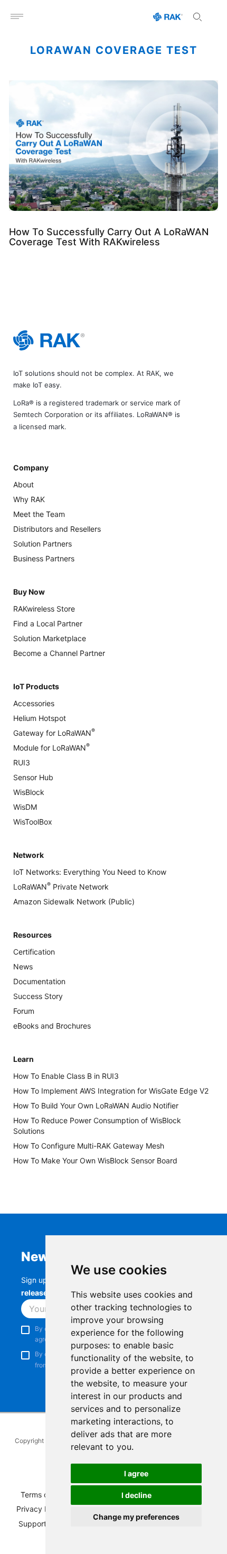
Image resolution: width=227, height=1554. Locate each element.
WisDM (25, 806)
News (23, 966)
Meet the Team (39, 514)
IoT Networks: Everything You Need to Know (89, 871)
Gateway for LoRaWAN (54, 732)
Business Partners (43, 558)
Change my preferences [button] (136, 1516)
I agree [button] (136, 1473)
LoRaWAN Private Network (61, 886)
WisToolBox (32, 821)
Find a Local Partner (47, 623)
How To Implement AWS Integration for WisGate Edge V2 (111, 1090)
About (23, 484)
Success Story (38, 996)
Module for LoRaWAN (51, 747)
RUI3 (21, 762)
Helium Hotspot (39, 718)
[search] (197, 17)
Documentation (39, 981)
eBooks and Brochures (52, 1025)
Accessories (33, 703)
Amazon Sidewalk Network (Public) (74, 901)
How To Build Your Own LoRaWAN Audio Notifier (95, 1105)
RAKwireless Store (44, 608)
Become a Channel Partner (59, 653)
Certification (34, 951)
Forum (23, 1010)
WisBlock (28, 792)
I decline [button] (136, 1495)
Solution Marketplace (49, 638)
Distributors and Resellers (57, 528)
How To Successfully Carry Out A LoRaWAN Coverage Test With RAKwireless (109, 237)
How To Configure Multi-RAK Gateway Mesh (88, 1145)
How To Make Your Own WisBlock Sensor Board (95, 1160)
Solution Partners (42, 543)
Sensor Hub (33, 777)
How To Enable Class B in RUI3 (66, 1075)
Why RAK (29, 499)
